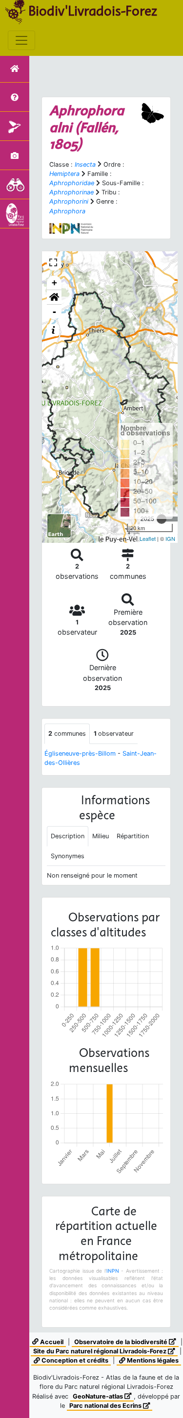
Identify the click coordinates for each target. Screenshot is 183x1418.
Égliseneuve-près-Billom (80, 753)
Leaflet (148, 538)
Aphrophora (67, 211)
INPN (112, 1271)
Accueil (51, 1342)
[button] (54, 297)
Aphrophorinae (71, 192)
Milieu (100, 836)
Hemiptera (64, 173)
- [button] (54, 312)
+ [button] (54, 282)
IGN (170, 538)
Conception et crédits (74, 1360)
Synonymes (67, 856)
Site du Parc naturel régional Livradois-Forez (100, 1351)
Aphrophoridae (71, 183)
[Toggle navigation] (21, 40)
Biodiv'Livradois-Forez (92, 10)
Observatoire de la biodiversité (121, 1342)
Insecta (85, 164)
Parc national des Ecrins (106, 1405)
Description (67, 836)
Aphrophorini (68, 201)
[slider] (161, 519)
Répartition (133, 836)
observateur (114, 733)
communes (67, 733)
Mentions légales (152, 1360)
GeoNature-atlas (98, 1396)
